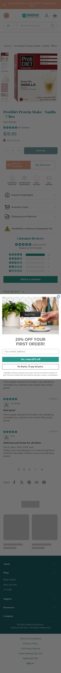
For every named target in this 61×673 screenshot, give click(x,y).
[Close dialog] (58, 296)
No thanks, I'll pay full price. (30, 366)
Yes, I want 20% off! (30, 359)
